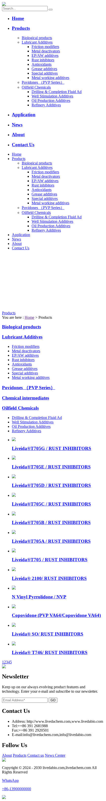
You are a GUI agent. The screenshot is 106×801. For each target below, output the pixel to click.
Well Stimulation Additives (52, 96)
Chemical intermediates (25, 397)
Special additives (45, 73)
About (18, 134)
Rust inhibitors (43, 60)
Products (21, 28)
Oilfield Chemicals (36, 87)
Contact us (35, 755)
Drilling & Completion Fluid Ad (57, 92)
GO (53, 700)
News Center (55, 755)
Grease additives (44, 69)
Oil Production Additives (51, 100)
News (17, 124)
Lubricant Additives (37, 42)
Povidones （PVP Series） (43, 82)
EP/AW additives (45, 55)
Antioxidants (42, 64)
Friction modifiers (45, 47)
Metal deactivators (46, 51)
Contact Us (23, 144)
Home (18, 18)
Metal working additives (50, 78)
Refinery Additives (46, 105)
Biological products (37, 38)
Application (23, 114)
